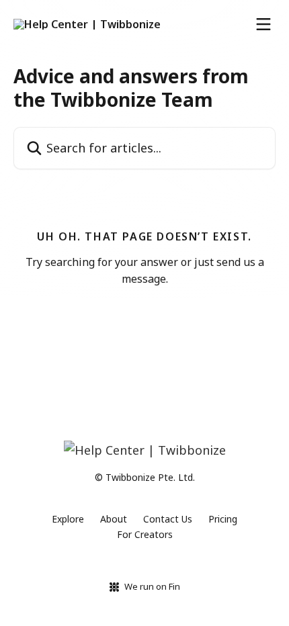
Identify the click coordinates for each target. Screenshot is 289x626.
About (113, 518)
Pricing (222, 518)
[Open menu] (263, 24)
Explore (68, 518)
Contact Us (167, 518)
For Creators (145, 534)
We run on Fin (152, 586)
